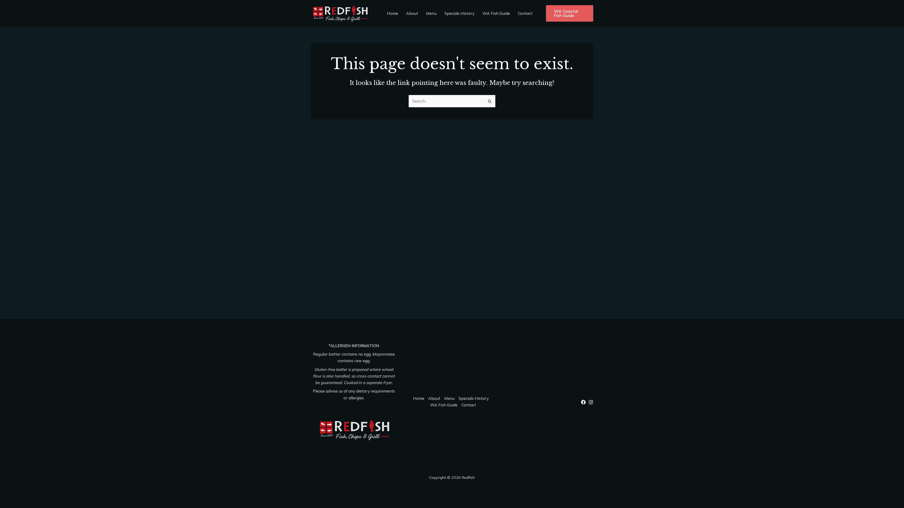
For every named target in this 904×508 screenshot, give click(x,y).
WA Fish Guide (496, 13)
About (412, 13)
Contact (525, 13)
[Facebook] (583, 402)
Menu (431, 13)
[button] (569, 13)
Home (392, 13)
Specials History (459, 13)
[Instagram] (591, 402)
